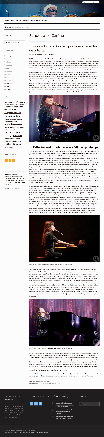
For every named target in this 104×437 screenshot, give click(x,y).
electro (8, 62)
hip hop (8, 74)
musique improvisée (19, 129)
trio (18, 141)
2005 (9, 102)
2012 (10, 104)
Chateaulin (7, 121)
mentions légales (42, 432)
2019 (23, 104)
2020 (9, 182)
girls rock (9, 71)
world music (8, 147)
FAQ (19, 2)
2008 (20, 102)
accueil (6, 2)
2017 (18, 104)
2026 (9, 184)
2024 (5, 106)
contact (30, 2)
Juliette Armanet (45, 383)
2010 (5, 104)
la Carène (53, 383)
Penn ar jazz (9, 132)
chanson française (16, 119)
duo (11, 121)
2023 (19, 182)
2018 (20, 104)
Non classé (9, 80)
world (8, 89)
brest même (40, 381)
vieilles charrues (12, 144)
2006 (12, 102)
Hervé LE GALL (49, 54)
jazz (12, 20)
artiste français (12, 106)
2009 (23, 102)
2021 (12, 182)
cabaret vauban (12, 116)
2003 (9, 176)
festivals (26, 20)
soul (7, 86)
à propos (13, 2)
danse (8, 59)
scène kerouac (12, 141)
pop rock (18, 20)
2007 (16, 102)
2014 (9, 180)
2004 (5, 102)
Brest (37, 383)
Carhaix (7, 119)
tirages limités (35, 20)
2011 (8, 104)
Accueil (6, 20)
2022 (16, 182)
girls (14, 124)
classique (9, 56)
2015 (16, 104)
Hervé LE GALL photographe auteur (24, 432)
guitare (17, 127)
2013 (13, 104)
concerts (47, 381)
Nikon (58, 383)
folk (7, 68)
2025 (5, 184)
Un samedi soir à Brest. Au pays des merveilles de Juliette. (64, 411)
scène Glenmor (14, 138)
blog (24, 2)
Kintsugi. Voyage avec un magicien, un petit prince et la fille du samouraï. (65, 405)
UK (20, 141)
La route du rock (11, 129)
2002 (5, 176)
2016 (15, 180)
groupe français (9, 127)
